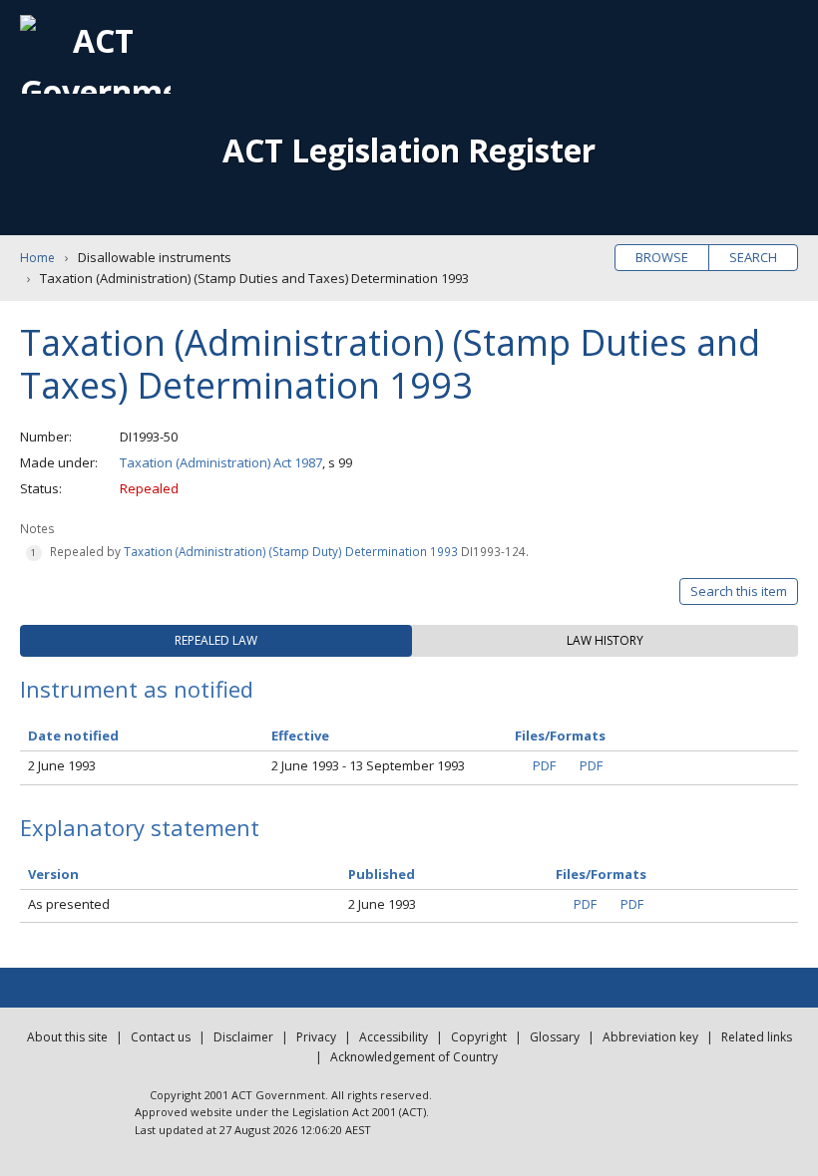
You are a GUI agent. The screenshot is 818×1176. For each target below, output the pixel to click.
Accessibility (393, 1037)
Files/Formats (601, 874)
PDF (544, 765)
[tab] (216, 641)
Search (753, 257)
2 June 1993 (62, 765)
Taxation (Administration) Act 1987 (221, 462)
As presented (69, 904)
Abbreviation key (650, 1037)
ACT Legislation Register (409, 150)
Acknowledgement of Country (414, 1056)
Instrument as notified (136, 689)
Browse (661, 257)
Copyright (479, 1037)
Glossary (555, 1037)
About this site (67, 1037)
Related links (756, 1037)
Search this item (738, 591)
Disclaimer (243, 1037)
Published (381, 874)
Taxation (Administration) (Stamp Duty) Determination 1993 (291, 551)
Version (53, 874)
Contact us (161, 1037)
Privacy (316, 1037)
